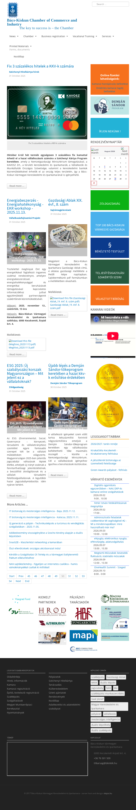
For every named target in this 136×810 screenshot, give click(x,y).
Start (11, 576)
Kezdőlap (54, 700)
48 (49, 576)
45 (29, 576)
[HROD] (52, 612)
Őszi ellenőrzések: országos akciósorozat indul (35, 548)
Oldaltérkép (13, 676)
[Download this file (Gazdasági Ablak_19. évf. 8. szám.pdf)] (68, 299)
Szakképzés (13, 696)
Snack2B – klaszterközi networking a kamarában (35, 542)
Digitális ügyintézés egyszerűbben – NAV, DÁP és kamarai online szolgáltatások (107, 488)
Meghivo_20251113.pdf (21, 347)
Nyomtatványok (15, 712)
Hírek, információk (17, 680)
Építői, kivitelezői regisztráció (23, 692)
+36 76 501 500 (102, 758)
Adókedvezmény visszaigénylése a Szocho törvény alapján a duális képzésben (46, 534)
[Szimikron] (52, 624)
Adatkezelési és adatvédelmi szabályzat (64, 706)
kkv (115, 688)
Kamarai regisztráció (18, 688)
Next (18, 581)
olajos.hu (107, 793)
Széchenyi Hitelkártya (60, 680)
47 (42, 576)
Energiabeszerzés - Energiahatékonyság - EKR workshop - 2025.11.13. (25, 206)
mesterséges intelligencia (105, 719)
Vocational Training (84, 36)
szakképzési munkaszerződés (107, 693)
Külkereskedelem (58, 688)
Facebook (107, 11)
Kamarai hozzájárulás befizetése (110, 83)
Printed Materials (19, 48)
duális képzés (107, 682)
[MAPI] (84, 636)
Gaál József (97, 699)
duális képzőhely (100, 724)
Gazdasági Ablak (116, 677)
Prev (21, 576)
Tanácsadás (55, 684)
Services (107, 36)
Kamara (11, 684)
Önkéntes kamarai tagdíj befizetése (109, 89)
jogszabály (97, 688)
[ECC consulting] (84, 650)
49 (56, 576)
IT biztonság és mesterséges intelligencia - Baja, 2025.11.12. (42, 511)
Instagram (119, 11)
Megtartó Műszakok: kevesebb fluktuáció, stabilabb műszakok (109, 554)
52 (76, 576)
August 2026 (109, 151)
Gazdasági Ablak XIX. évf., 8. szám (65, 202)
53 (83, 576)
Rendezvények (57, 696)
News (12, 36)
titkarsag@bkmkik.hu (105, 763)
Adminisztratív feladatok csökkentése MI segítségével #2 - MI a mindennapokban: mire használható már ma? (109, 522)
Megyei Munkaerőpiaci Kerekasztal (19, 706)
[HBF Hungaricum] (84, 617)
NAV (108, 688)
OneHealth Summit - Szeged (110, 567)
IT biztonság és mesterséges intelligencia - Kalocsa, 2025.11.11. (44, 517)
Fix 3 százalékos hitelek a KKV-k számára (40, 66)
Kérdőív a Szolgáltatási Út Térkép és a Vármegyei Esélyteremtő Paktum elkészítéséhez (43, 556)
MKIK (94, 682)
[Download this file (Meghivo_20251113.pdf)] (27, 342)
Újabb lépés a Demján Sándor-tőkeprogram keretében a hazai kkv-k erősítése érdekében (67, 371)
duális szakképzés (101, 730)
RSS (125, 11)
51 (69, 576)
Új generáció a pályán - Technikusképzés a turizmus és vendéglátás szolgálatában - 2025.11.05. (46, 525)
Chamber (28, 36)
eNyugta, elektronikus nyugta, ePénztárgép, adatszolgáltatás (109, 540)
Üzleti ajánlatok (57, 692)
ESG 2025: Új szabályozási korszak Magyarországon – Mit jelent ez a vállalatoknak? (25, 373)
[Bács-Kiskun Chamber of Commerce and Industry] (47, 7)
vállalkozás (110, 713)
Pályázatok (54, 676)
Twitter (113, 11)
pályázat (96, 713)
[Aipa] (52, 639)
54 (10, 581)
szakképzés (97, 677)
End (27, 581)
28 (115, 179)
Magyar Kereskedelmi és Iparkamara (105, 706)
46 (35, 576)
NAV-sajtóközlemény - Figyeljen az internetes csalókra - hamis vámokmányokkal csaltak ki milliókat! (43, 565)
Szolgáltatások (15, 700)
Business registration (53, 36)
